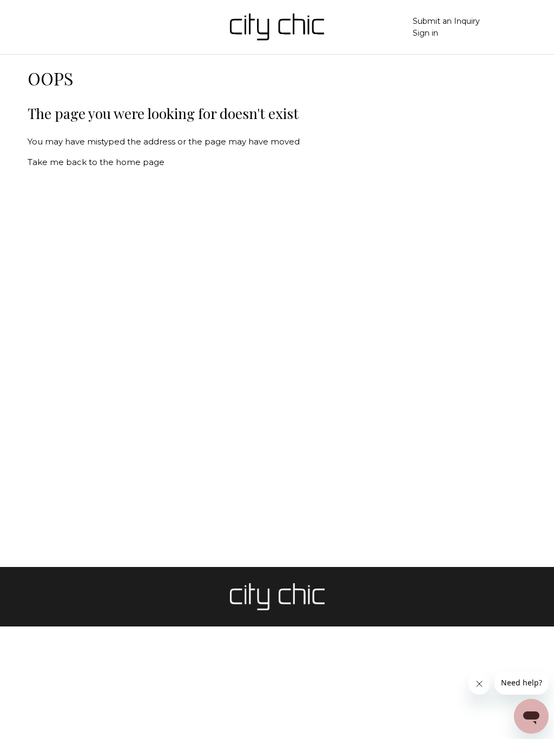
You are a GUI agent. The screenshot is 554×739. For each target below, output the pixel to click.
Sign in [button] (425, 33)
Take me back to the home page (96, 162)
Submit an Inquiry (446, 21)
